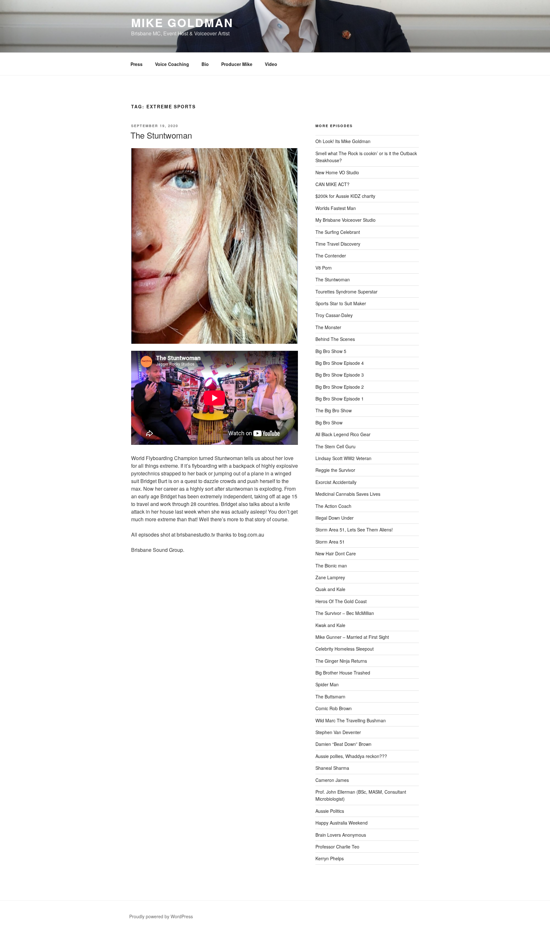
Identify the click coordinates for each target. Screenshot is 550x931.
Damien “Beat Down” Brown (343, 744)
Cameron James (332, 780)
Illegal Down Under (334, 518)
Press (136, 64)
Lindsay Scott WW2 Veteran (343, 458)
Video (271, 64)
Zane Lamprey (330, 577)
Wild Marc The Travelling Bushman (350, 720)
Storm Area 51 (330, 541)
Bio (205, 64)
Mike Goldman (182, 22)
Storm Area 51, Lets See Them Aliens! (354, 529)
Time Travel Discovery (337, 244)
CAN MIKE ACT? (332, 184)
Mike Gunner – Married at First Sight (352, 637)
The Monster (328, 327)
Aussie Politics (329, 811)
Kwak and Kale (330, 625)
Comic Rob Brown (333, 708)
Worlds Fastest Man (335, 208)
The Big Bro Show (333, 410)
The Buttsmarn (330, 696)
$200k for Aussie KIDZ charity (345, 196)
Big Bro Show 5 (330, 351)
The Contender (330, 255)
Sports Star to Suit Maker (340, 303)
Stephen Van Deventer (338, 732)
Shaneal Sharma (332, 768)
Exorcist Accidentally (335, 482)
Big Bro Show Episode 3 (339, 375)
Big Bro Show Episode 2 (339, 387)
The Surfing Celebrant (337, 232)
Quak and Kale (330, 589)
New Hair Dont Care (335, 553)
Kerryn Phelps (329, 858)
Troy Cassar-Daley (334, 315)
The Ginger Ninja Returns (341, 661)
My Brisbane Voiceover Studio (345, 220)
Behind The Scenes (335, 339)
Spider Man (327, 684)
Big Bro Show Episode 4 (339, 363)
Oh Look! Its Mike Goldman (342, 141)
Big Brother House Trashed (342, 672)
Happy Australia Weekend (341, 822)
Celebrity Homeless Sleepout (344, 649)
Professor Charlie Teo (337, 846)
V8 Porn (323, 267)
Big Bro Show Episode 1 (339, 398)
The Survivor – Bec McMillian (344, 613)
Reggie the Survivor (335, 470)
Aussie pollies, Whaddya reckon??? (351, 756)
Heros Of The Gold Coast (341, 601)
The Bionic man (331, 565)
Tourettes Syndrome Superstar (346, 291)
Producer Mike (236, 64)
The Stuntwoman (161, 135)
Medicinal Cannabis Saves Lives (347, 494)
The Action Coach (333, 506)
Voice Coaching (172, 64)
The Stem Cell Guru (335, 446)
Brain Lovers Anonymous (340, 835)
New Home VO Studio (337, 172)
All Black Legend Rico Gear (342, 434)
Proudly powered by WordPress (161, 916)
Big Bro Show (328, 422)
